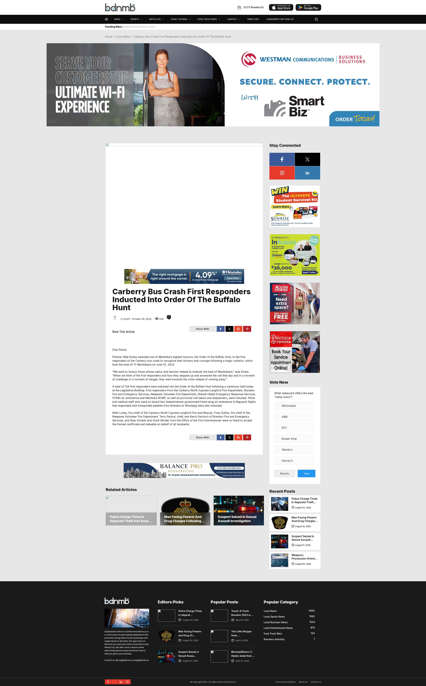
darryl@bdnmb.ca (124, 660)
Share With (202, 328)
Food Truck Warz (273, 633)
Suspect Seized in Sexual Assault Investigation (303, 540)
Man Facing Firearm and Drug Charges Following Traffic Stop (304, 523)
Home (108, 36)
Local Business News (276, 622)
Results (284, 473)
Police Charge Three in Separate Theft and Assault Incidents (304, 504)
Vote (306, 473)
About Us (303, 682)
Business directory (274, 639)
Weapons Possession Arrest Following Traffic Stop (303, 560)
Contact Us (316, 682)
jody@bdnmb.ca (141, 660)
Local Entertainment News (278, 627)
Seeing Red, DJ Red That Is (136, 26)
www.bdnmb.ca (139, 631)
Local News (123, 36)
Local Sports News (274, 616)
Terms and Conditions (285, 682)
